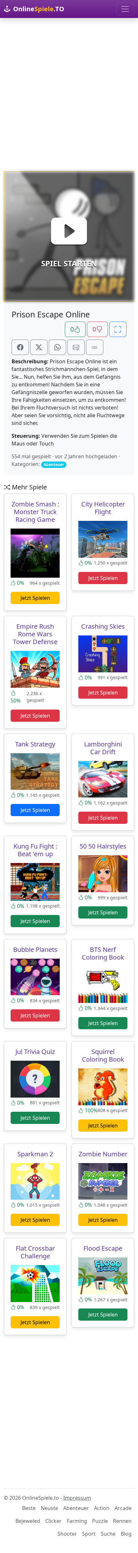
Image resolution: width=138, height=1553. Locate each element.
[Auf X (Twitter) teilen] (38, 347)
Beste (29, 1508)
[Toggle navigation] (125, 9)
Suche (108, 1533)
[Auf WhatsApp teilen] (57, 347)
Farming (77, 1520)
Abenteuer (76, 1508)
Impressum (77, 1497)
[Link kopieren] (94, 347)
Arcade (123, 1508)
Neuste (49, 1508)
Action (101, 1508)
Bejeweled (27, 1520)
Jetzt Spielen (35, 597)
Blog (126, 1533)
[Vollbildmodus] (117, 329)
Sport (89, 1533)
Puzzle (100, 1520)
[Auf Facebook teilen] (20, 347)
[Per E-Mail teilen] (76, 347)
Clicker (53, 1520)
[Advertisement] (69, 95)
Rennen (122, 1520)
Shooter (67, 1533)
